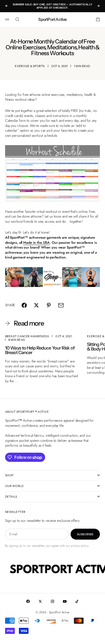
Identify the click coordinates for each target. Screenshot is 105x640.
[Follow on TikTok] (77, 601)
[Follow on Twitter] (40, 601)
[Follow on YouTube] (65, 601)
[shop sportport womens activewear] (52, 277)
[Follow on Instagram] (52, 601)
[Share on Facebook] (24, 305)
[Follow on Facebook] (28, 601)
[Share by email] (61, 305)
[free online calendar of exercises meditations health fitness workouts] (52, 173)
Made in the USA (36, 242)
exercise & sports (30, 66)
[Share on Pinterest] (49, 305)
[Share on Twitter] (36, 305)
